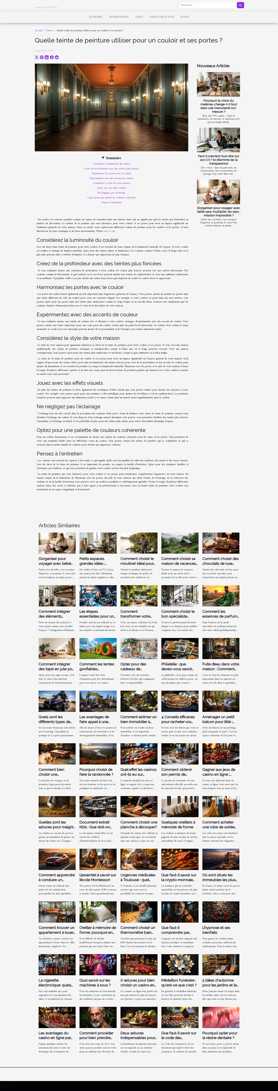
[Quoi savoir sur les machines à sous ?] (97, 964)
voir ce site (109, 231)
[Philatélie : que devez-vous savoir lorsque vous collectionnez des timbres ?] (179, 648)
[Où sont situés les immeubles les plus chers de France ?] (220, 859)
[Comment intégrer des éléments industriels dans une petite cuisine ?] (57, 596)
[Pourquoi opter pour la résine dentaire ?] (220, 1017)
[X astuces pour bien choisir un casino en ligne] (139, 964)
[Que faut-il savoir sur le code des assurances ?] (179, 1017)
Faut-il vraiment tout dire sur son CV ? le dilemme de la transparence (218, 159)
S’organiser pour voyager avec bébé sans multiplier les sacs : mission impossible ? (218, 211)
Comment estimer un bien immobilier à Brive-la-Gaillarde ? (138, 722)
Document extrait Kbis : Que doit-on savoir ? (94, 827)
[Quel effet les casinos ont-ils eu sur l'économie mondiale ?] (139, 754)
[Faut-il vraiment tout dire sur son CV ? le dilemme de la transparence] (218, 140)
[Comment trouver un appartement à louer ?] (57, 912)
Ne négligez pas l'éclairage (111, 193)
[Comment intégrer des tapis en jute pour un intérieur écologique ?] (57, 648)
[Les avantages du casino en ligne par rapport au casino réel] (57, 1017)
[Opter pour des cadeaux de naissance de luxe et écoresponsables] (139, 648)
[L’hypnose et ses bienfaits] (220, 912)
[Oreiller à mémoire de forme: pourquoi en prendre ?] (97, 912)
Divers (185, 17)
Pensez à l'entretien (112, 202)
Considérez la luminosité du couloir (111, 164)
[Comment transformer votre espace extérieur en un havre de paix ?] (139, 596)
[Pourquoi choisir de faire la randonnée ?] (97, 754)
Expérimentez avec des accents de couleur (111, 178)
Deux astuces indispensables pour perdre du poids (137, 1038)
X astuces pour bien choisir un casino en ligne (137, 985)
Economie (95, 17)
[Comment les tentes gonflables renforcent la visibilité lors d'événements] (97, 648)
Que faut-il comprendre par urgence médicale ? (178, 932)
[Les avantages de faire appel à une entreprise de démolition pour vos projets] (97, 701)
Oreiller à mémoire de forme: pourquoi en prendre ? (97, 932)
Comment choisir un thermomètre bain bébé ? (137, 932)
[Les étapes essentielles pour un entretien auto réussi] (97, 596)
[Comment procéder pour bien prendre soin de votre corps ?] (97, 1017)
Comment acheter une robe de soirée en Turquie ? (218, 827)
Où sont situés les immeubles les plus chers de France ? (219, 880)
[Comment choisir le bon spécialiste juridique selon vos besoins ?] (179, 596)
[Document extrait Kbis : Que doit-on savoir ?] (97, 806)
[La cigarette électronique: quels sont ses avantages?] (57, 964)
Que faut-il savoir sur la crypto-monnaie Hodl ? (178, 880)
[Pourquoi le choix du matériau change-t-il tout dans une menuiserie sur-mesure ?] (218, 84)
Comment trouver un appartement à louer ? (56, 932)
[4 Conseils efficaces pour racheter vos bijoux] (179, 701)
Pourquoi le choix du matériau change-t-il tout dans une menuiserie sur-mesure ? (218, 106)
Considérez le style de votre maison (111, 183)
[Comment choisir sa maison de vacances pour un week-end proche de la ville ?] (179, 543)
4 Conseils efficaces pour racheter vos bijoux (178, 722)
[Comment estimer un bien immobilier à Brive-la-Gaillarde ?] (139, 701)
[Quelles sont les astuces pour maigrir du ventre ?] (57, 806)
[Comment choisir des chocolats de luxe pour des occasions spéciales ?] (220, 543)
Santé (139, 17)
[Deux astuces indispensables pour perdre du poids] (139, 1017)
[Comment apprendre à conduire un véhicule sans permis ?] (57, 859)
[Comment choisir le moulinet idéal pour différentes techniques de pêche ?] (139, 543)
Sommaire (113, 158)
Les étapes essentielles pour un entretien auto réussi (97, 616)
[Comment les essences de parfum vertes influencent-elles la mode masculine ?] (220, 596)
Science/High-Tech (161, 17)
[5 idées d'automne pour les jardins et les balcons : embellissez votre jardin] (220, 964)
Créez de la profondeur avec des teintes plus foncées (111, 168)
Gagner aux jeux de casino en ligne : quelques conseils (218, 774)
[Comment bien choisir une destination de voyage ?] (57, 754)
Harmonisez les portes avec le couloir (111, 173)
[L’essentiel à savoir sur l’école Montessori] (97, 859)
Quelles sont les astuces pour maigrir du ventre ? (56, 827)
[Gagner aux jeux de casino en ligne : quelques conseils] (220, 754)
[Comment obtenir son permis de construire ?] (179, 754)
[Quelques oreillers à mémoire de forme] (179, 806)
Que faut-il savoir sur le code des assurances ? (178, 1038)
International (119, 17)
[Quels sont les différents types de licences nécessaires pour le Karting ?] (57, 701)
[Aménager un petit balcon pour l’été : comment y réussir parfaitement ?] (220, 701)
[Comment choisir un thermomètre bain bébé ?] (139, 912)
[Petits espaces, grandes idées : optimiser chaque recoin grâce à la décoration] (97, 543)
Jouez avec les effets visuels (111, 188)
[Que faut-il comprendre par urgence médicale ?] (179, 912)
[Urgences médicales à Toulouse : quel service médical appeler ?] (139, 859)
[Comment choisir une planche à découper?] (139, 806)
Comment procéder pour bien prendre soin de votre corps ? (97, 1038)
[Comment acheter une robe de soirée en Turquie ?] (220, 806)
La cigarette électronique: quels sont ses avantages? (56, 985)
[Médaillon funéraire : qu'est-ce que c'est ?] (179, 964)
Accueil (38, 30)
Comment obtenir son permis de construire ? (176, 774)
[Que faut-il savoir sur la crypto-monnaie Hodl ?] (179, 859)
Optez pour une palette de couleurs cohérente (111, 197)
